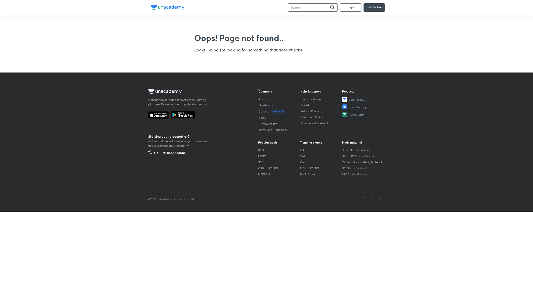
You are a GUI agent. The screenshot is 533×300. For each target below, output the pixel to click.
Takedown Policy (311, 117)
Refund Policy (309, 111)
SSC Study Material (354, 174)
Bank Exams (308, 174)
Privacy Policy (268, 124)
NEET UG (264, 174)
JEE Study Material (354, 168)
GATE (303, 150)
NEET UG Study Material (358, 156)
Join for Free (374, 7)
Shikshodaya (267, 105)
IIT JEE (262, 150)
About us (264, 99)
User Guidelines (310, 99)
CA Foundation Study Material (362, 162)
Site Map (306, 105)
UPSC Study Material (356, 150)
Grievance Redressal (314, 123)
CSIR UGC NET (268, 168)
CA (302, 162)
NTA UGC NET (309, 168)
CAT (302, 156)
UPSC (262, 156)
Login (350, 7)
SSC (261, 162)
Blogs (262, 118)
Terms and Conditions (273, 130)
